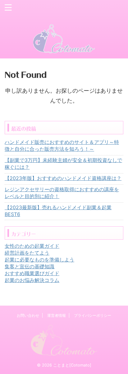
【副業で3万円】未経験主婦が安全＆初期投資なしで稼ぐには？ (63, 163)
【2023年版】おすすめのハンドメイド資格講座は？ (63, 178)
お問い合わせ (28, 315)
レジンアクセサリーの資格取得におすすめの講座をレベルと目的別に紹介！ (62, 192)
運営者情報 (56, 315)
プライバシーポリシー (92, 315)
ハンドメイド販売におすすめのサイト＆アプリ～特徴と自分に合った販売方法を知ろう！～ (62, 145)
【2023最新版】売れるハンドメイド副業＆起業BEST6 (58, 210)
